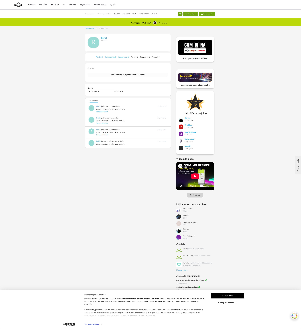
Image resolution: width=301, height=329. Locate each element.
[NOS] (18, 4)
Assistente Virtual (129, 14)
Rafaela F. (186, 263)
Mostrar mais (195, 195)
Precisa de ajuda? (298, 165)
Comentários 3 (111, 57)
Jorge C (187, 146)
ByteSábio (188, 125)
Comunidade (89, 28)
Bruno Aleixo (189, 139)
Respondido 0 (123, 57)
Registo (154, 14)
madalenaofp (188, 256)
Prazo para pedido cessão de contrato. (190, 280)
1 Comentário (181, 283)
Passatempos (144, 14)
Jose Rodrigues (190, 132)
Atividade (94, 101)
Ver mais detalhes (91, 324)
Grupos (117, 14)
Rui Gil (104, 38)
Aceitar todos (227, 296)
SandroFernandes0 (190, 222)
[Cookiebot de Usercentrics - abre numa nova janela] (69, 324)
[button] (190, 14)
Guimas (187, 118)
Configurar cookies (226, 303)
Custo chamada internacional (187, 287)
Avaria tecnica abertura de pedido (110, 109)
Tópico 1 (99, 57)
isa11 (185, 249)
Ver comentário (102, 111)
